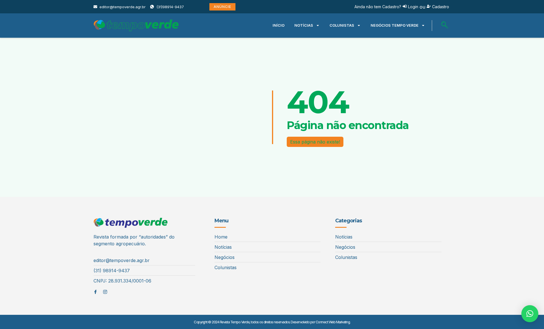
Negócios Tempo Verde (394, 25)
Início (278, 25)
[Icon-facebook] (95, 292)
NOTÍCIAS (303, 25)
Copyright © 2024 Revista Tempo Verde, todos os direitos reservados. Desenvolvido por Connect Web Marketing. (272, 322)
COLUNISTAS (342, 25)
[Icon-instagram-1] (105, 292)
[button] (444, 25)
